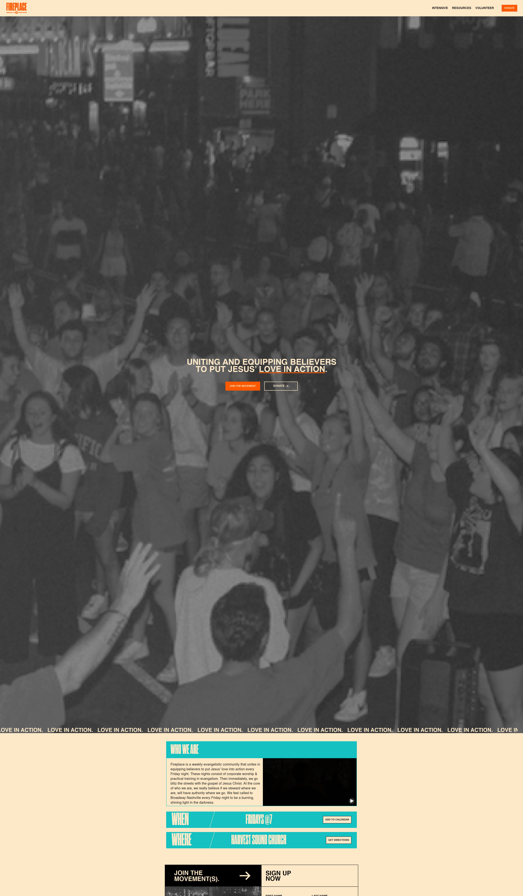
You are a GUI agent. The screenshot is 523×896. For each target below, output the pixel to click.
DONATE (509, 8)
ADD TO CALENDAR (337, 820)
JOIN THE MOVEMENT (243, 386)
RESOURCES (461, 8)
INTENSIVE (440, 8)
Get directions (338, 840)
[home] (16, 8)
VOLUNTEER (484, 8)
